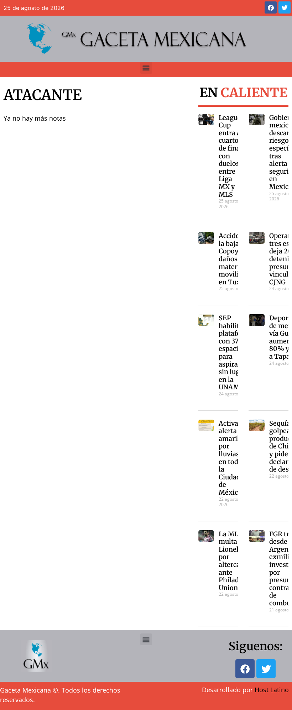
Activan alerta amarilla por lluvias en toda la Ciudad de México (232, 457)
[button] (146, 68)
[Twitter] (284, 7)
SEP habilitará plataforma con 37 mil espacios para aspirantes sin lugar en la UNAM (236, 352)
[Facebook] (271, 7)
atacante (43, 95)
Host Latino (272, 689)
